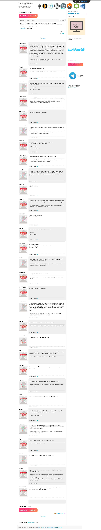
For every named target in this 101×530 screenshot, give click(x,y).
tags (63, 33)
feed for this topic (61, 513)
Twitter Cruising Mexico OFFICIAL (54, 527)
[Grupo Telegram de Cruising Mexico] (76, 84)
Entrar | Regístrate (84, 1)
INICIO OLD (22, 20)
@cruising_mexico (72, 87)
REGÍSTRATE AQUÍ (73, 13)
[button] (28, 16)
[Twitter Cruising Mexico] (76, 57)
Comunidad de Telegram (28, 15)
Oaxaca (28, 20)
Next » (44, 38)
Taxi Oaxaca (61, 20)
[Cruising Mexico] (76, 34)
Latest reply (22, 28)
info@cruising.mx (42, 527)
